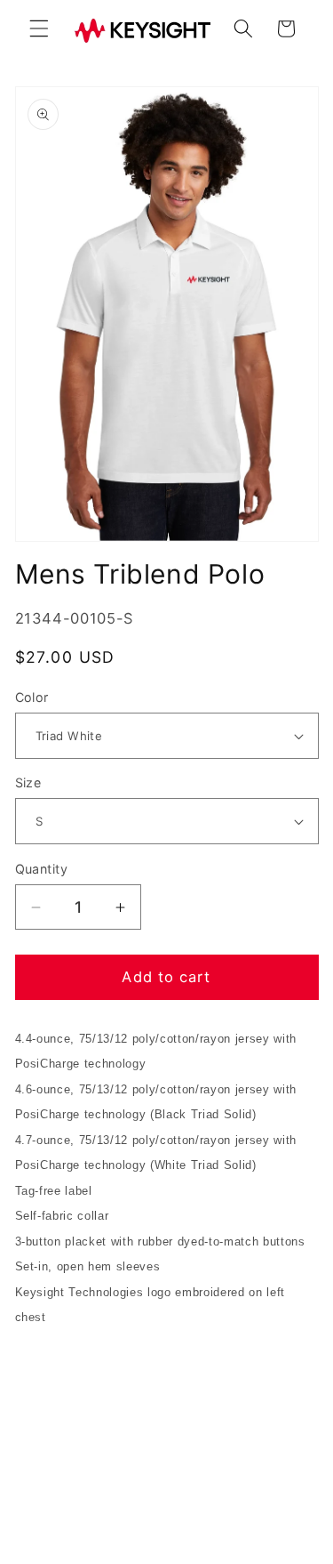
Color (32, 697)
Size (28, 782)
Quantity (41, 868)
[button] (39, 28)
